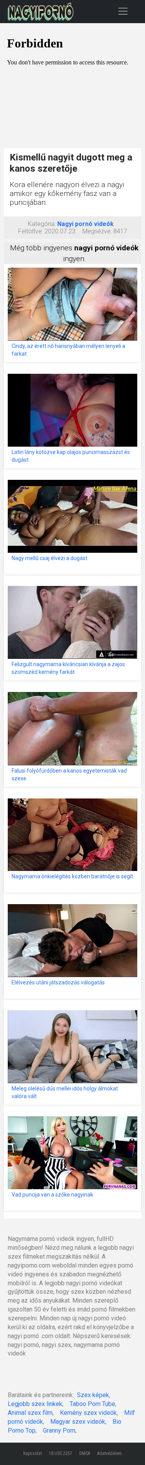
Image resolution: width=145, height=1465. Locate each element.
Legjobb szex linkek (35, 1404)
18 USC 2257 (60, 1453)
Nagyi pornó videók (85, 224)
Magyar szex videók (77, 1421)
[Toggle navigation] (123, 11)
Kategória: (42, 224)
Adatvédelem (109, 1453)
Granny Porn (59, 1430)
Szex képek (93, 1395)
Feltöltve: (30, 231)
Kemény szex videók (88, 1412)
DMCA (84, 1453)
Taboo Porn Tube (92, 1404)
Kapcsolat (32, 1453)
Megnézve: (97, 231)
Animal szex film (30, 1412)
